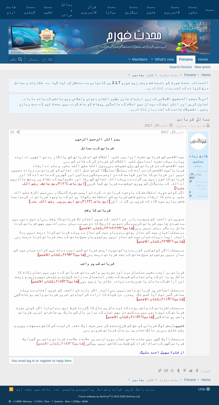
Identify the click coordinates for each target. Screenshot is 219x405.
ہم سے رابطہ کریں (140, 389)
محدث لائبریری (172, 9)
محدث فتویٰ (151, 9)
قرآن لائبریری (88, 9)
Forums (186, 59)
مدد (56, 389)
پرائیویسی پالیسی (78, 389)
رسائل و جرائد (66, 9)
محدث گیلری (29, 9)
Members (139, 59)
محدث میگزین (131, 9)
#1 (12, 132)
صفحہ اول (24, 389)
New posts (202, 67)
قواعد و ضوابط (109, 389)
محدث (210, 9)
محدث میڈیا (110, 9)
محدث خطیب (48, 9)
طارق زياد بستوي (191, 125)
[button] (152, 60)
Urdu (202, 389)
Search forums (180, 67)
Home (203, 59)
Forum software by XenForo (109, 396)
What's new (164, 59)
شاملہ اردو (10, 9)
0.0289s (38, 401)
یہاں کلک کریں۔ (143, 109)
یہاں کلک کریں (160, 88)
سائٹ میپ (42, 389)
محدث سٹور (192, 9)
